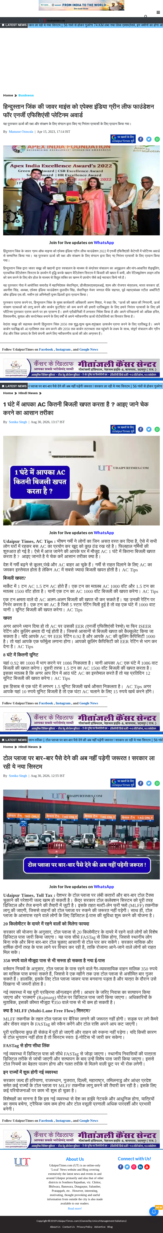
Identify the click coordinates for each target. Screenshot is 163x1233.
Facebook (46, 349)
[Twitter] (127, 1167)
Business (26, 95)
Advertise (99, 1226)
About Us (75, 1159)
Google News (88, 349)
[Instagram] (133, 1167)
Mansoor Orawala (21, 131)
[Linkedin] (140, 1167)
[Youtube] (147, 1167)
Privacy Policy (84, 1226)
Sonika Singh (18, 422)
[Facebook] (120, 1167)
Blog (109, 1226)
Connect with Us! (134, 1158)
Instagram (63, 349)
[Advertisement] (81, 61)
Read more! (75, 1208)
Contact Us (68, 1226)
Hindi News (28, 393)
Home (8, 95)
